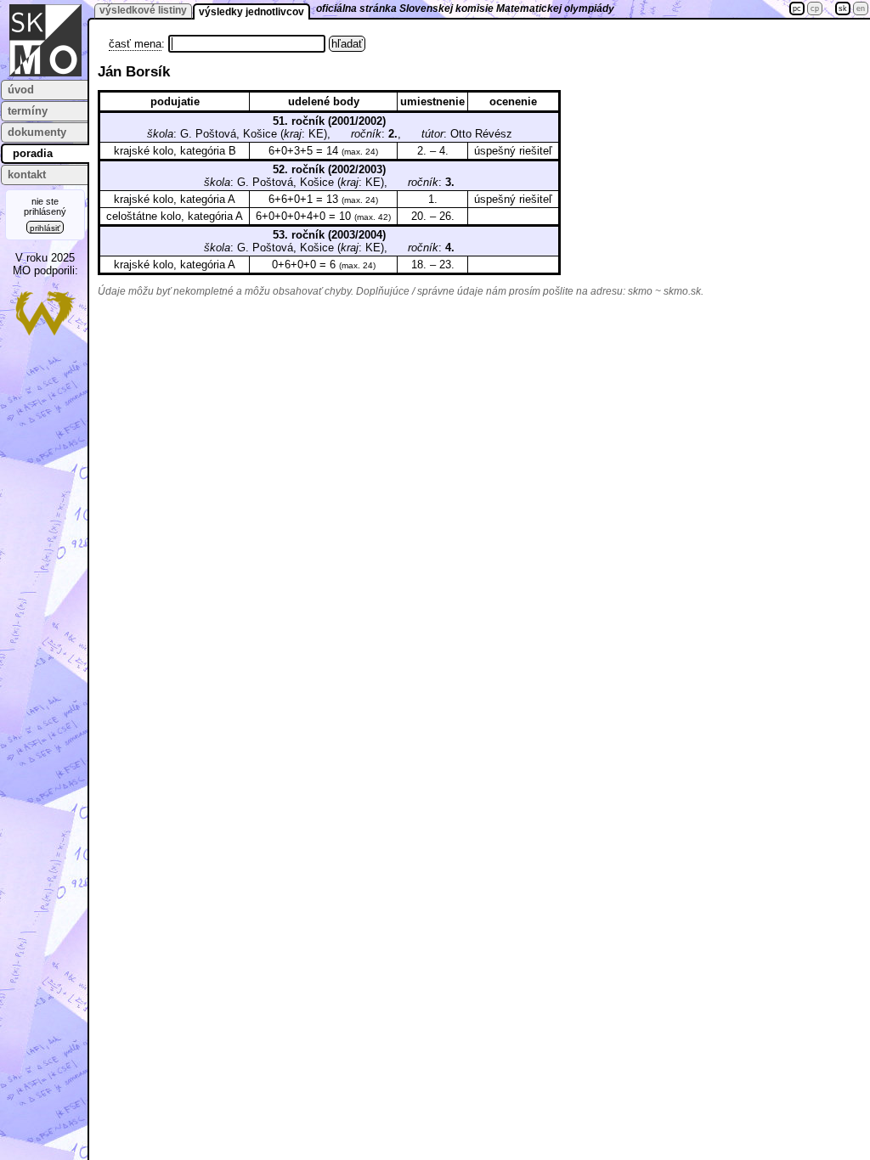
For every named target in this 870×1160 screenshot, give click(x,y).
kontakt (27, 174)
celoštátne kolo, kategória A (174, 216)
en (860, 8)
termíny (28, 110)
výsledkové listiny (143, 10)
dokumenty (37, 132)
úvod (21, 89)
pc (797, 8)
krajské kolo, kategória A (174, 199)
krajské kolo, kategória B (175, 150)
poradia (33, 153)
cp (815, 8)
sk (843, 8)
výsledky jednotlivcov (251, 12)
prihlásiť (45, 228)
